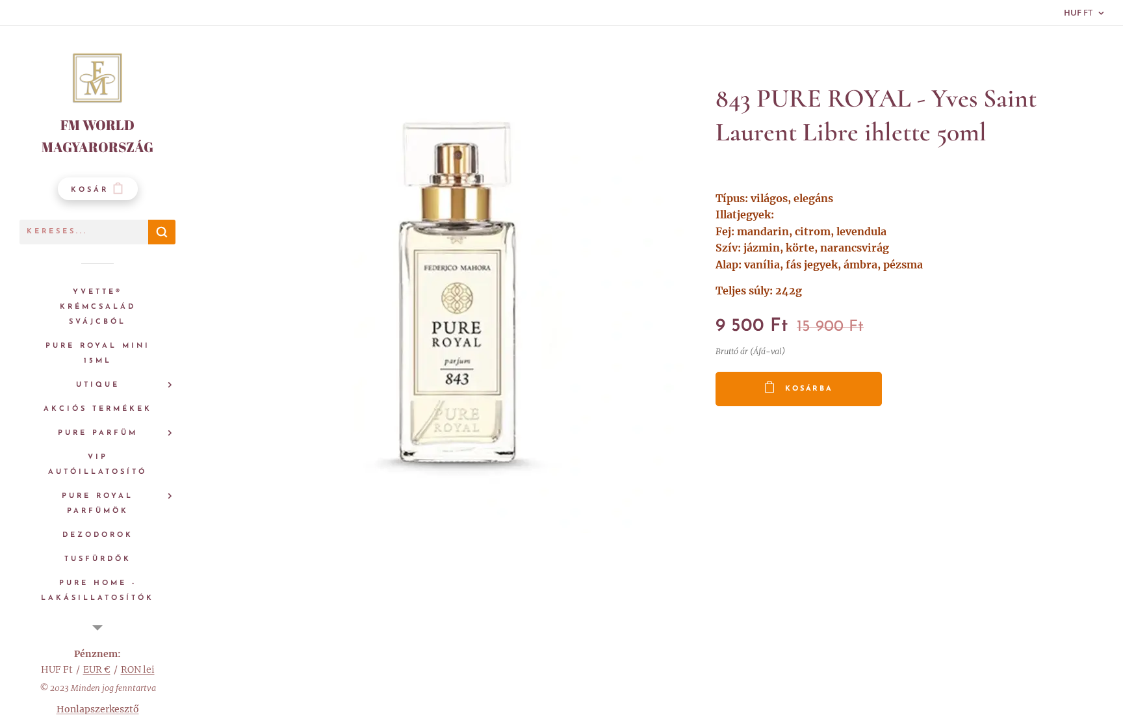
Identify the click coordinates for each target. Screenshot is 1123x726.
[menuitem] (97, 307)
